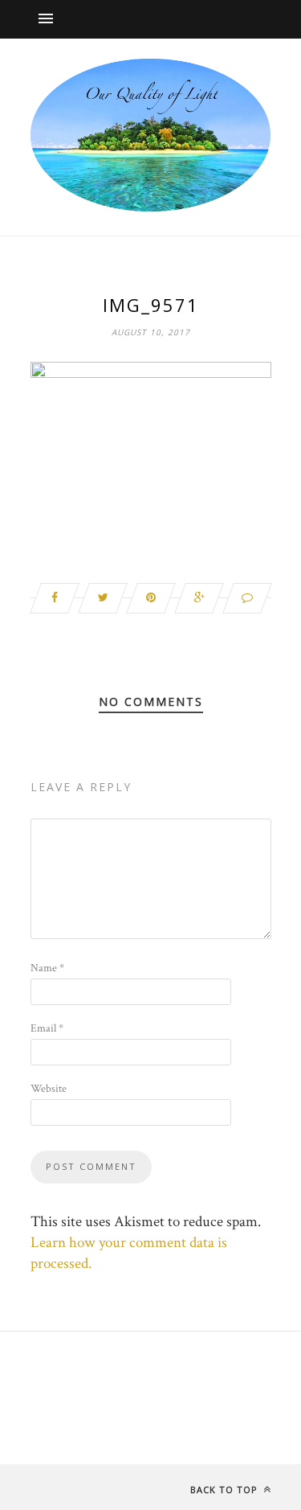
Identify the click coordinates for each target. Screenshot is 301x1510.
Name (47, 968)
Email (47, 1028)
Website (49, 1088)
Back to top (225, 1489)
